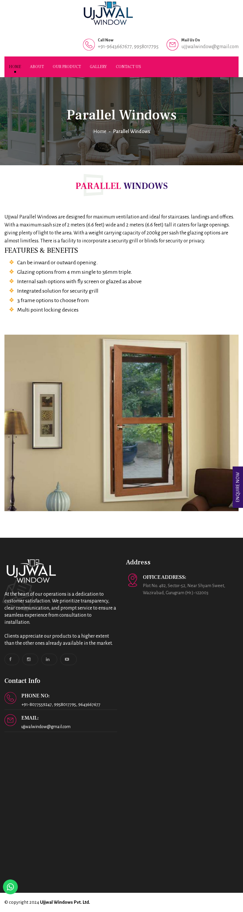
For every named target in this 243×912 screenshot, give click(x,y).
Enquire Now (237, 487)
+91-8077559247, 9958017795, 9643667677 (60, 704)
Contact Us (128, 66)
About (37, 66)
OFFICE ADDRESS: (164, 577)
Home (15, 66)
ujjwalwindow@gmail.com (210, 46)
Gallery (98, 66)
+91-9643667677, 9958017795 (128, 46)
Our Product (67, 66)
